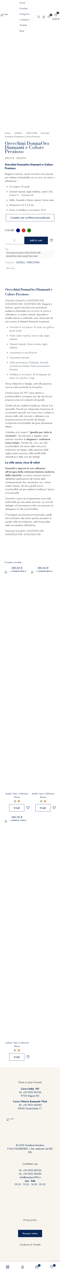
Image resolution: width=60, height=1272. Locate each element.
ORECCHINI (31, 133)
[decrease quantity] (8, 241)
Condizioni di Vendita (30, 1244)
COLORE (9, 230)
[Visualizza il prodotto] (26, 574)
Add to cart (36, 240)
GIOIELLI (18, 133)
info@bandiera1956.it (30, 1177)
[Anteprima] (26, 583)
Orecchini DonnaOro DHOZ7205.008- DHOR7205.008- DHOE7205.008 (23, 254)
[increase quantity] (20, 241)
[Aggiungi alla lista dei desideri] (26, 578)
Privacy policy (30, 1220)
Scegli (17, 807)
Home (7, 133)
